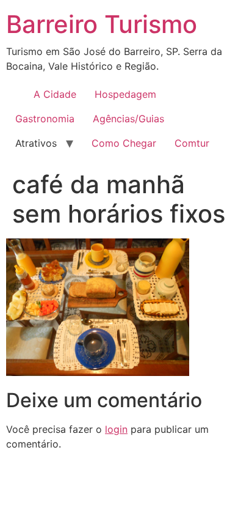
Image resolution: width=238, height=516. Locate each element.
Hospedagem (125, 94)
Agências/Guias (128, 118)
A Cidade (55, 94)
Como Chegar (124, 143)
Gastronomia (44, 118)
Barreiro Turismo (101, 24)
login (116, 429)
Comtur (192, 143)
